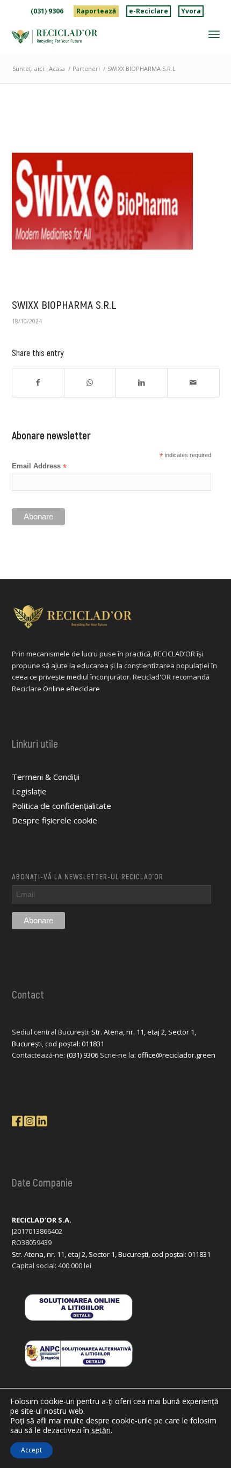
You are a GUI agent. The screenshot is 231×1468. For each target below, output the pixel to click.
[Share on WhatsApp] (90, 382)
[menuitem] (47, 11)
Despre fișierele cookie (54, 820)
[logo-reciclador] (95, 36)
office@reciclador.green (176, 1055)
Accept (31, 1450)
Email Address (39, 466)
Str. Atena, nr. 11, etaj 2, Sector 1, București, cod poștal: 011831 (111, 1254)
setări (101, 1430)
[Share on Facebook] (38, 382)
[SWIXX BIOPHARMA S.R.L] (102, 201)
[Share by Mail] (193, 382)
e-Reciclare (148, 11)
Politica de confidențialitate (61, 805)
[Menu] (214, 34)
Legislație (29, 791)
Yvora (191, 11)
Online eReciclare (71, 688)
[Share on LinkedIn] (141, 382)
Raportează (96, 11)
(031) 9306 (47, 11)
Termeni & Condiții (46, 776)
